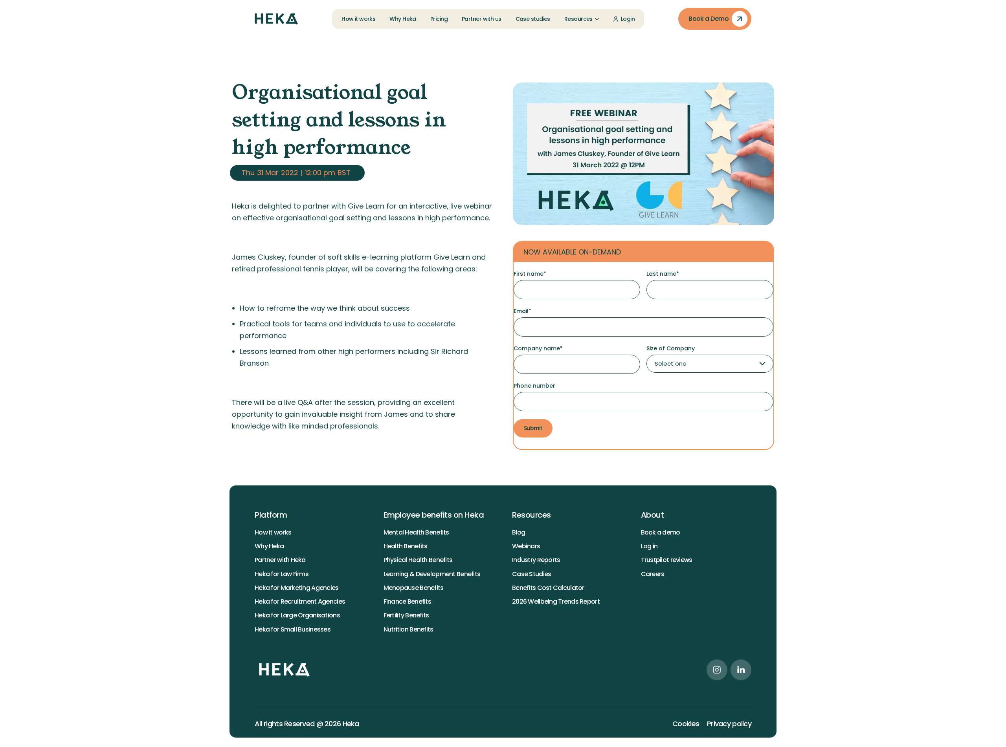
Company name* (538, 348)
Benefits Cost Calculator (548, 587)
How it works (273, 532)
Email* (522, 311)
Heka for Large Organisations (297, 615)
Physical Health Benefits (418, 560)
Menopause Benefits (414, 587)
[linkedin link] (741, 669)
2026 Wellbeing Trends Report (556, 601)
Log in (649, 546)
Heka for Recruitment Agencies (300, 601)
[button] (581, 19)
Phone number (534, 386)
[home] (276, 19)
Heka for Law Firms (281, 574)
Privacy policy (729, 724)
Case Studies (531, 574)
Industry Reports (536, 560)
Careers (653, 574)
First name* (530, 274)
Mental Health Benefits (416, 532)
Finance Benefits (407, 601)
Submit (533, 428)
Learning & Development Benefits (432, 574)
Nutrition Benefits (408, 629)
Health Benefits (406, 546)
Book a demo (660, 532)
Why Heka (269, 546)
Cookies (685, 724)
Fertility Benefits (406, 615)
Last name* (662, 274)
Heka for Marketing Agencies (297, 587)
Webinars (526, 546)
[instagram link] (717, 669)
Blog (518, 532)
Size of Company (670, 348)
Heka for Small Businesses (292, 629)
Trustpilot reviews (666, 560)
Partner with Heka (280, 560)
